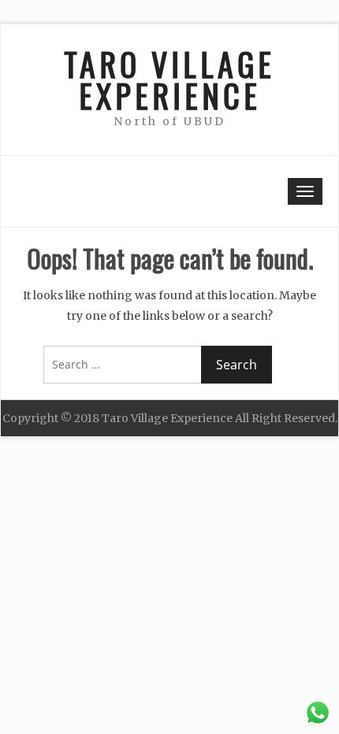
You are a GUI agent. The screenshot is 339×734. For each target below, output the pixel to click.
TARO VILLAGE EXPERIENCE (169, 79)
